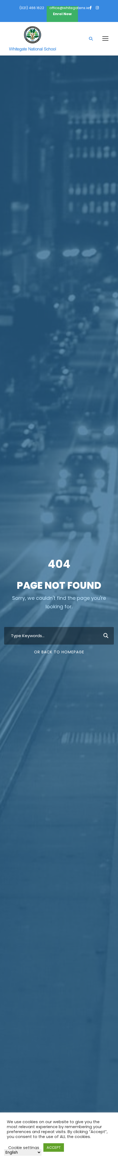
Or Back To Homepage (59, 652)
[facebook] (90, 7)
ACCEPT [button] (54, 1147)
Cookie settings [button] (23, 1147)
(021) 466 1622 (31, 7)
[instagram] (97, 7)
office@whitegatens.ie (69, 7)
